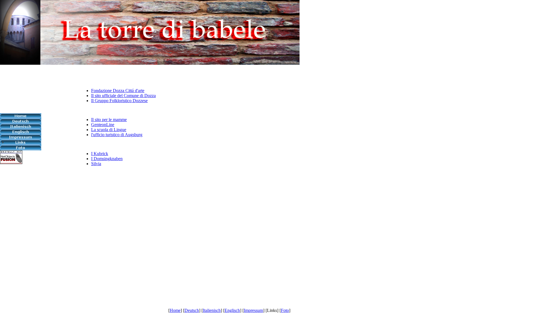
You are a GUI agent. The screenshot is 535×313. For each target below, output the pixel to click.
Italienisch (212, 310)
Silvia (96, 163)
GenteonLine (102, 124)
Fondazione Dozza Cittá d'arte (117, 90)
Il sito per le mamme (109, 119)
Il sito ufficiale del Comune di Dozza (123, 95)
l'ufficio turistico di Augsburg (116, 134)
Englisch (232, 310)
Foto (285, 310)
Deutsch (191, 310)
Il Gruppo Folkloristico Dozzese (119, 100)
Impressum (253, 310)
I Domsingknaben (107, 158)
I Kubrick (99, 153)
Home (175, 310)
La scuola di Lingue (108, 129)
